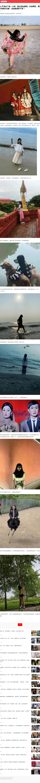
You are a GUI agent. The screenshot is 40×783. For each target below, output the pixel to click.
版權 (11, 778)
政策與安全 (5, 778)
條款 (7, 778)
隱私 (9, 778)
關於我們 (1, 778)
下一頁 (20, 624)
